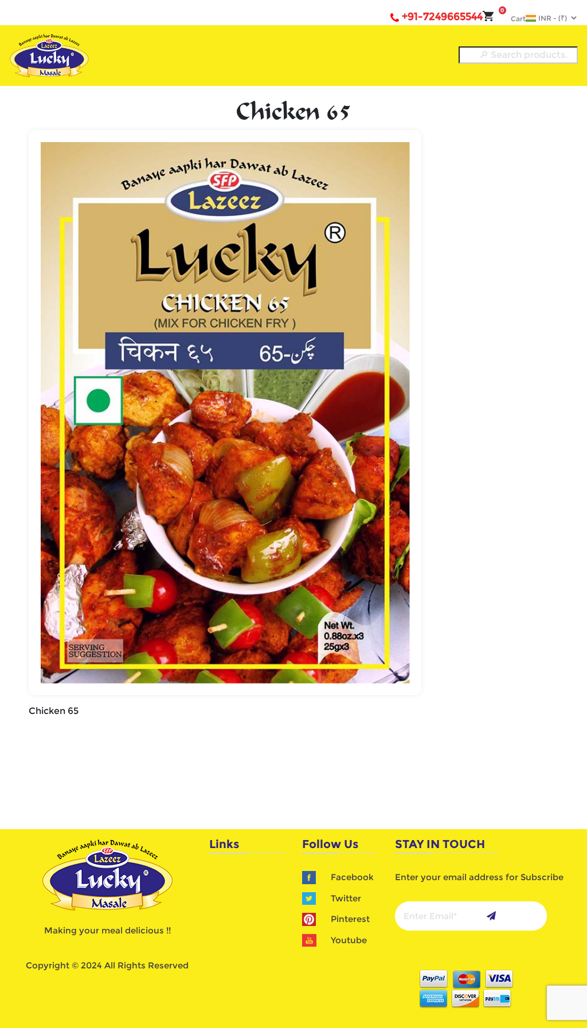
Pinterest (350, 918)
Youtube (349, 940)
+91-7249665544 (442, 16)
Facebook (352, 877)
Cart (513, 18)
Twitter (346, 898)
